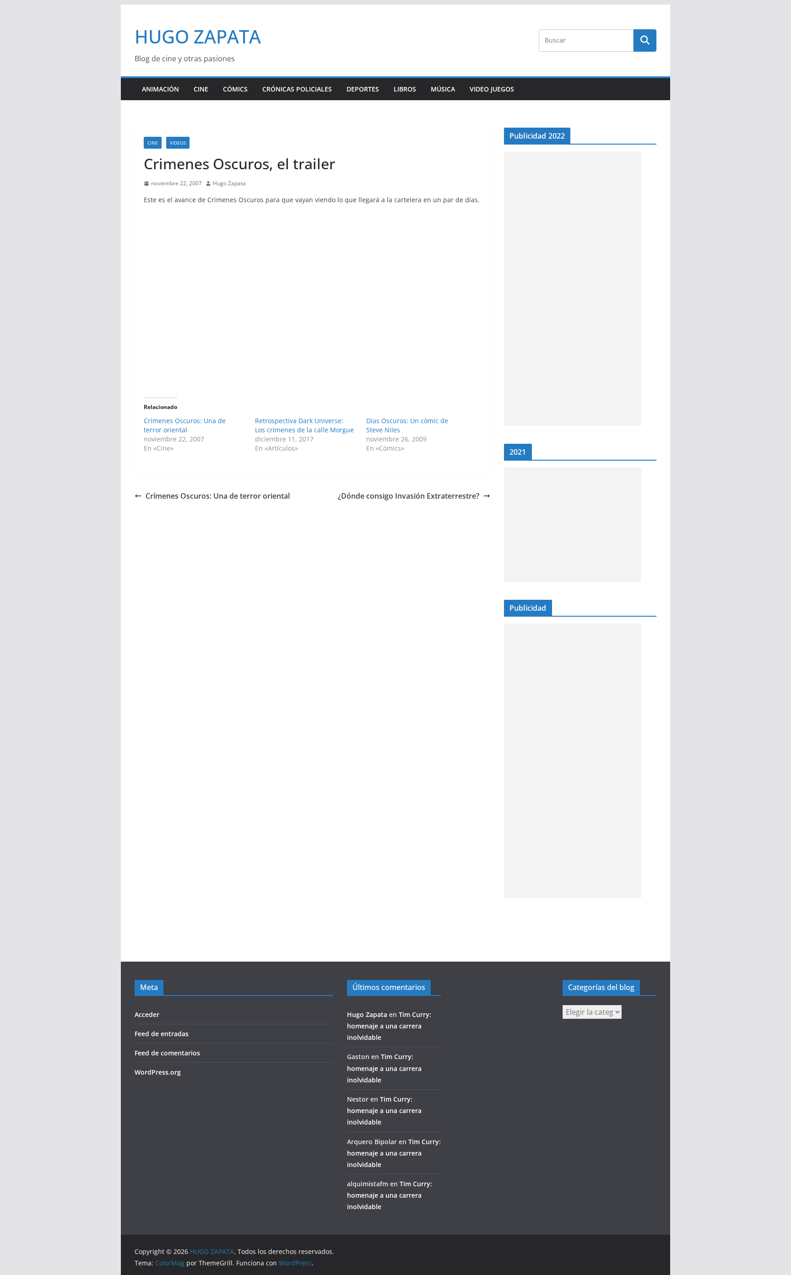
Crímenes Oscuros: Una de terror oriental (185, 425)
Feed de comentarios (167, 1053)
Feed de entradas (162, 1033)
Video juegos (492, 89)
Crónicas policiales (297, 89)
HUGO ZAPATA (198, 36)
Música (443, 89)
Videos (178, 143)
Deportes (363, 89)
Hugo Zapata (229, 183)
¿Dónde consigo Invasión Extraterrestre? (408, 496)
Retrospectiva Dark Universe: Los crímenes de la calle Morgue (304, 425)
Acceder (147, 1014)
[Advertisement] (572, 288)
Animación (160, 89)
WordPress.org (158, 1072)
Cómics (235, 89)
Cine (201, 89)
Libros (405, 89)
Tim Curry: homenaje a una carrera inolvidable (389, 1026)
